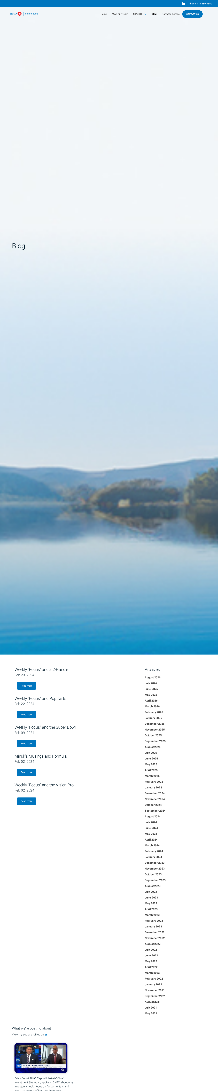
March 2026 (152, 706)
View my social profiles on (28, 1035)
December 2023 (155, 863)
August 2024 (153, 817)
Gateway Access (171, 14)
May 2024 (151, 834)
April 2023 (151, 909)
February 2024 (154, 851)
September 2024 (155, 811)
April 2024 (151, 840)
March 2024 (152, 845)
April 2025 (151, 770)
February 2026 (154, 712)
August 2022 (153, 944)
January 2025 (153, 788)
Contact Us (192, 14)
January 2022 (153, 984)
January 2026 (153, 718)
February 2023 (154, 921)
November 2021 (155, 990)
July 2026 (151, 683)
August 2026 (153, 677)
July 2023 (151, 892)
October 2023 (153, 874)
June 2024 (151, 828)
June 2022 (151, 956)
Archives (152, 669)
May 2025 (151, 764)
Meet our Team (120, 14)
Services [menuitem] (139, 15)
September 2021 (155, 996)
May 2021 (151, 1013)
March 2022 (152, 973)
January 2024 (153, 857)
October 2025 (153, 735)
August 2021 (153, 1002)
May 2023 (151, 903)
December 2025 (155, 724)
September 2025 (155, 741)
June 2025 (151, 759)
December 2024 (155, 793)
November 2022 (155, 938)
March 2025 (152, 776)
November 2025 (155, 730)
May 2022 (151, 961)
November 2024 (155, 799)
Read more (26, 686)
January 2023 (153, 927)
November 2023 (155, 869)
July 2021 (151, 1008)
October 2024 (153, 805)
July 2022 (151, 950)
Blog (154, 14)
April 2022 (151, 967)
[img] (109, 327)
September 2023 (155, 880)
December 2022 (155, 932)
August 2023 (153, 886)
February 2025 (154, 782)
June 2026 (151, 689)
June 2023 (151, 898)
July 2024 (151, 822)
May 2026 (151, 695)
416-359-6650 (204, 3)
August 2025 (153, 747)
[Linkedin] (46, 1035)
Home (103, 14)
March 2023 (152, 915)
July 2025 (151, 753)
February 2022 (154, 979)
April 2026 (151, 701)
